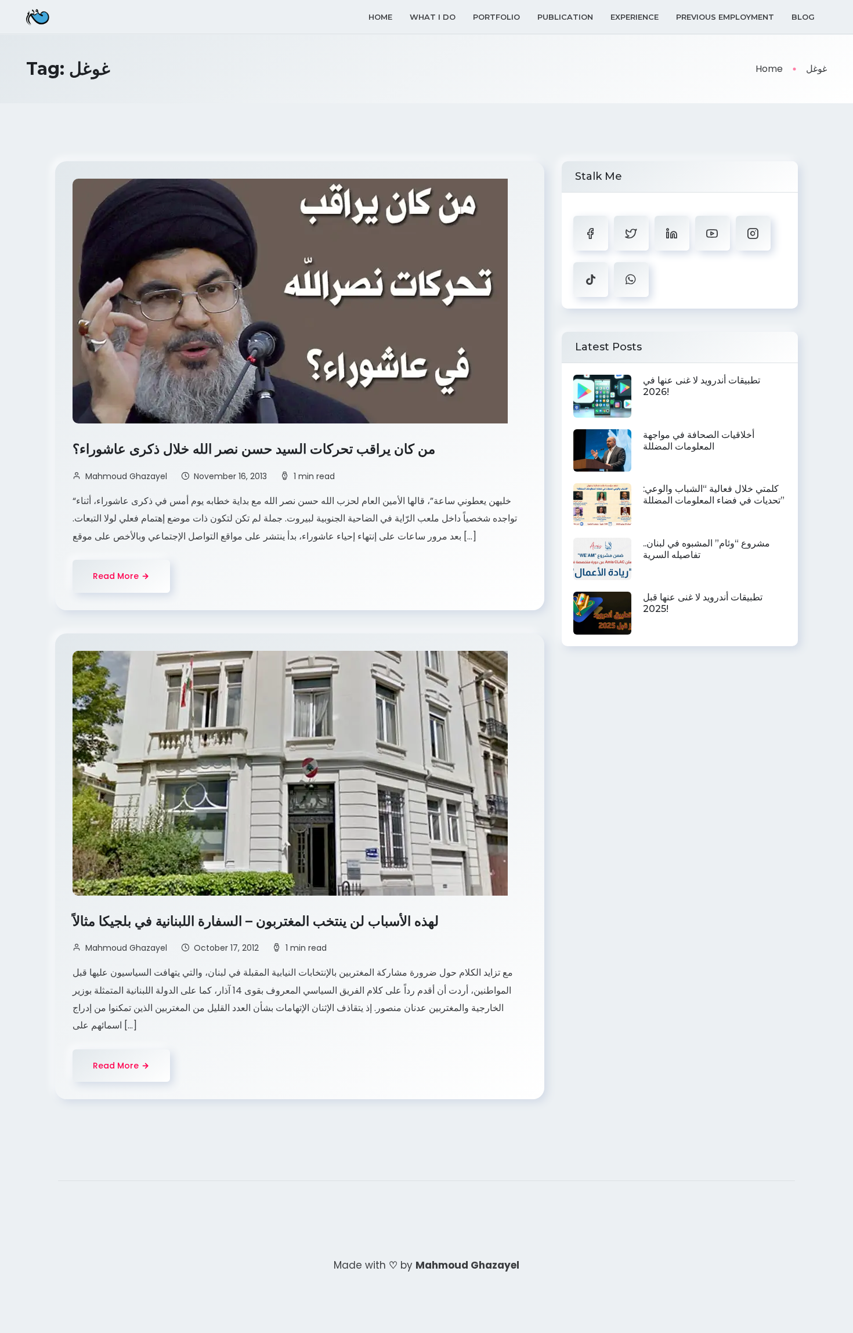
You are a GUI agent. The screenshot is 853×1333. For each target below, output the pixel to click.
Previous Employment (725, 16)
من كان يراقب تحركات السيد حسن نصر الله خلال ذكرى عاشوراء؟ (256, 449)
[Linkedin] (672, 233)
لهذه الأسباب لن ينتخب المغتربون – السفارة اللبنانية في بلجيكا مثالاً (257, 921)
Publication (565, 16)
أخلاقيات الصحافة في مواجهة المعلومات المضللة (698, 440)
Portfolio (496, 16)
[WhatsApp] (631, 279)
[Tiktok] (590, 279)
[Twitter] (631, 233)
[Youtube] (712, 233)
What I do (433, 16)
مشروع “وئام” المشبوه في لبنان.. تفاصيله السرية (706, 549)
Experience (634, 16)
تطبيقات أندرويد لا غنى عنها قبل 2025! (702, 603)
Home (380, 16)
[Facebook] (590, 233)
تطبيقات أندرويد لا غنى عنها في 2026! (701, 386)
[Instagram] (753, 233)
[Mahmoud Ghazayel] (37, 17)
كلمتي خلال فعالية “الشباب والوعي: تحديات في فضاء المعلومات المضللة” (714, 494)
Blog (803, 16)
